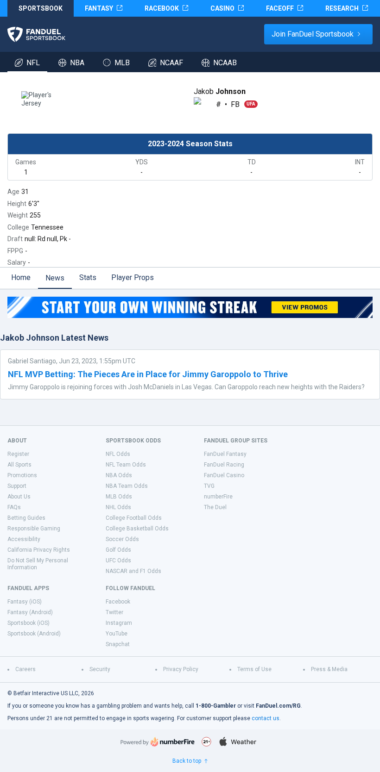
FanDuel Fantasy (225, 454)
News (54, 278)
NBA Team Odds (127, 486)
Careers (25, 669)
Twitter (114, 612)
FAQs (14, 507)
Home (21, 277)
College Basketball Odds (137, 528)
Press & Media (329, 669)
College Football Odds (134, 518)
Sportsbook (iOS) (28, 623)
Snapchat (118, 644)
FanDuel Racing (224, 464)
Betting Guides (26, 518)
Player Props (132, 277)
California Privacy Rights (38, 550)
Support (16, 486)
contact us (265, 718)
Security (99, 669)
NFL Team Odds (126, 464)
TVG (209, 486)
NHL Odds (118, 507)
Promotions (22, 475)
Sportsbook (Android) (34, 633)
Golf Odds (118, 550)
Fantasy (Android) (30, 612)
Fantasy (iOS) (24, 601)
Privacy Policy (180, 669)
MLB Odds (119, 496)
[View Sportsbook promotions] (190, 307)
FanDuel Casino (224, 475)
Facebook (118, 601)
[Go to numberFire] (157, 742)
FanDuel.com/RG (278, 706)
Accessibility (23, 539)
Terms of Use (254, 669)
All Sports (19, 464)
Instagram (119, 623)
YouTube (116, 633)
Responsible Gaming (33, 528)
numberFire (218, 496)
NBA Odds (119, 475)
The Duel (215, 507)
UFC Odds (118, 560)
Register (18, 454)
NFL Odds (118, 454)
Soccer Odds (122, 539)
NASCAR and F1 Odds (133, 571)
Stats (87, 277)
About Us (19, 496)
